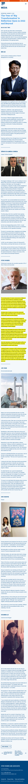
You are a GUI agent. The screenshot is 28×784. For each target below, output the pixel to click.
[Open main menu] (25, 4)
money (9, 218)
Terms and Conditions (19, 779)
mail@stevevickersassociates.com (8, 773)
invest (11, 604)
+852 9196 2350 (23, 0)
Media (4, 7)
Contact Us (3, 779)
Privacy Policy (10, 779)
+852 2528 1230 (7, 772)
